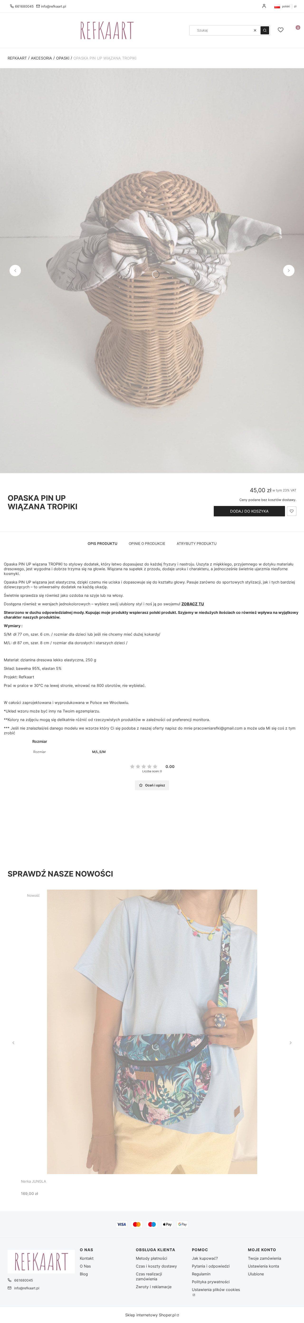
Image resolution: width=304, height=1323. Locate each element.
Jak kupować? (205, 1258)
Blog (84, 1274)
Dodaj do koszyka (249, 511)
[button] (265, 30)
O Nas (85, 1266)
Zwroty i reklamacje (153, 1286)
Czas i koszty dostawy (156, 1266)
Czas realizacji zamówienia (149, 1276)
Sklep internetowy (150, 1315)
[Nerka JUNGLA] (152, 1032)
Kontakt (87, 1258)
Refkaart (17, 58)
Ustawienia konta (263, 1266)
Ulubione (256, 1274)
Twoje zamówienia (264, 1258)
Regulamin (201, 1274)
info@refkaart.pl (53, 6)
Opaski (62, 58)
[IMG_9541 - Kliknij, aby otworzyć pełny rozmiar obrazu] (152, 270)
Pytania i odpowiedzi (211, 1266)
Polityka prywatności (211, 1281)
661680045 (24, 6)
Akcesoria (41, 58)
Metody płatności (151, 1258)
